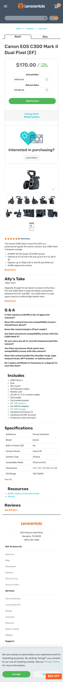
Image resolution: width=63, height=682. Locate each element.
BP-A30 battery (18, 403)
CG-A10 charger (18, 409)
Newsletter (10, 566)
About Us (9, 554)
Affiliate (9, 635)
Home (19, 28)
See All (8, 479)
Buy (45, 36)
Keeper (8, 611)
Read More (10, 270)
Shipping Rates (31, 117)
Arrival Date (32, 74)
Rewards (9, 623)
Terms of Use (11, 578)
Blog (7, 560)
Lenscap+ (10, 617)
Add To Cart (32, 101)
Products (30, 28)
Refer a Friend (12, 629)
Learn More (31, 158)
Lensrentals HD (12, 604)
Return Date (32, 85)
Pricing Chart (32, 114)
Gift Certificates (13, 598)
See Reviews (11, 510)
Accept (16, 674)
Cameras (43, 28)
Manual (11, 496)
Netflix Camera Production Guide (23, 493)
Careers (9, 572)
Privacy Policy (52, 661)
